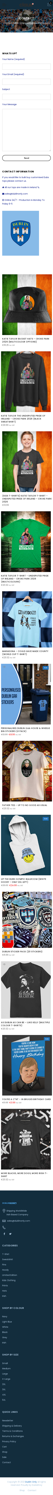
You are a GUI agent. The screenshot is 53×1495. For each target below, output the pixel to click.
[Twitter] (10, 1234)
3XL (4, 1389)
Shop (4, 1451)
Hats (4, 1290)
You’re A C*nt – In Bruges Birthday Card (26, 1099)
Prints (5, 1285)
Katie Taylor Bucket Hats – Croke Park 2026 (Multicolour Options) (25, 340)
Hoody (5, 1269)
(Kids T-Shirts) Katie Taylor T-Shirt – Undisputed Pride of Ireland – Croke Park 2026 (27, 498)
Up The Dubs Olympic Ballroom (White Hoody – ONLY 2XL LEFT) (23, 881)
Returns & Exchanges (13, 1436)
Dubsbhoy (37, 1484)
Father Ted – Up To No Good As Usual (24, 805)
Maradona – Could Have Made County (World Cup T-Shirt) (25, 653)
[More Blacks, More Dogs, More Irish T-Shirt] (26, 1139)
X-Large (6, 1378)
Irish (4, 1296)
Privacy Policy (9, 1441)
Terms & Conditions (12, 1431)
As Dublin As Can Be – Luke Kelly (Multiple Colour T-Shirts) (25, 1024)
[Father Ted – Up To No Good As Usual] (27, 771)
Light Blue (7, 1321)
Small (5, 1363)
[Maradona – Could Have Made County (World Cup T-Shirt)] (27, 619)
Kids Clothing (8, 1280)
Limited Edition (9, 1275)
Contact (6, 1462)
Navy (4, 1316)
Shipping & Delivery (12, 1425)
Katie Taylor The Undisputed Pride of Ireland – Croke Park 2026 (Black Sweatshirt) (23, 418)
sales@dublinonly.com (18, 1220)
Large (5, 1373)
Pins (4, 1264)
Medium (6, 1368)
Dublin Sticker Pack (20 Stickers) (22, 951)
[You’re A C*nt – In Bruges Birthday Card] (27, 1065)
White (5, 1326)
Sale (4, 1457)
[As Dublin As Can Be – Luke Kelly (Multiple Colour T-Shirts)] (26, 990)
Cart (4, 1446)
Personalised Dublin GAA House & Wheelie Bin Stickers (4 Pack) (25, 730)
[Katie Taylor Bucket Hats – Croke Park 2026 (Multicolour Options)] (27, 304)
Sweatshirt (7, 1259)
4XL (4, 1394)
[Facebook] (5, 1234)
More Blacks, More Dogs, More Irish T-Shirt (24, 1175)
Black (5, 1332)
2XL (4, 1384)
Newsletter (7, 1420)
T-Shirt (5, 1254)
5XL (4, 1399)
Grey (4, 1337)
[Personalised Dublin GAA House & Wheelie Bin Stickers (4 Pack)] (26, 694)
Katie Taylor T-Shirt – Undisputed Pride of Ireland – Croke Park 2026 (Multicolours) (25, 578)
